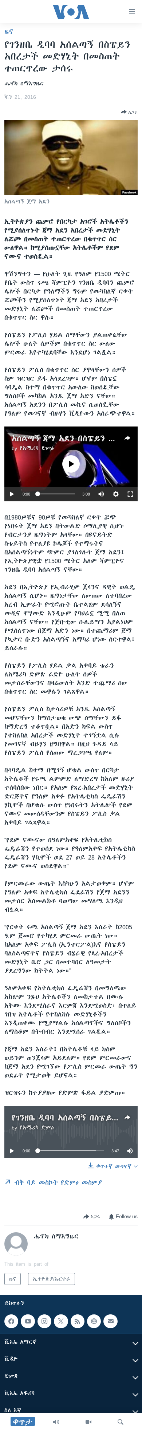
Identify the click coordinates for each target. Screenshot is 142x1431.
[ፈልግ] (120, 1422)
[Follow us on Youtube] (28, 1321)
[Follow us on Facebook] (11, 1321)
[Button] (129, 112)
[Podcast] (94, 1321)
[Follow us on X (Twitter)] (61, 1321)
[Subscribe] (110, 1321)
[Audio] (56, 1422)
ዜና (8, 31)
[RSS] (77, 1321)
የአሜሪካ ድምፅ (37, 448)
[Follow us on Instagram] (44, 1321)
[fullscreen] (130, 494)
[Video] (88, 1422)
